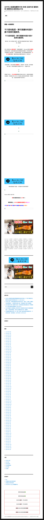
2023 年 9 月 (8, 362)
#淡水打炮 (15, 248)
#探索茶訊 (10, 245)
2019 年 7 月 (8, 423)
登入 (6, 479)
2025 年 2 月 (8, 346)
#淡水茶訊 (29, 248)
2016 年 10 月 (8, 447)
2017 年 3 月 (8, 441)
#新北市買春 (30, 245)
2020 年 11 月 (8, 402)
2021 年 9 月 (8, 389)
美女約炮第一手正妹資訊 (22, 500)
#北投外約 (20, 241)
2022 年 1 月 (8, 385)
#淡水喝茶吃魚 (10, 248)
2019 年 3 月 (8, 430)
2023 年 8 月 (8, 364)
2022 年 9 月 (8, 373)
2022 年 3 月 (8, 381)
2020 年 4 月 (8, 412)
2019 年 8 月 (8, 422)
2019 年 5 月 (8, 426)
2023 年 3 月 (8, 370)
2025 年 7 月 (8, 338)
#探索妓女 (20, 243)
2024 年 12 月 (8, 348)
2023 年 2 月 (8, 372)
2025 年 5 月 (8, 341)
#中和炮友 (15, 240)
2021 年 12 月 (8, 386)
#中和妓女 (10, 240)
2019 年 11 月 (8, 420)
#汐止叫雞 (16, 247)
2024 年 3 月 (8, 354)
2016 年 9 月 (8, 449)
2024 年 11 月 (8, 349)
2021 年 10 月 (8, 388)
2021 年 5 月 (8, 393)
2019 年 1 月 (8, 431)
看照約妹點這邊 (21, 492)
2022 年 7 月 (8, 377)
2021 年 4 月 (8, 394)
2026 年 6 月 (8, 335)
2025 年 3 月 (8, 344)
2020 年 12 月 (8, 401)
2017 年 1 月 (8, 443)
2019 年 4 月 (8, 428)
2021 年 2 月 (8, 397)
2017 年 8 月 (8, 438)
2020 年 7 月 (8, 409)
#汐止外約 (20, 247)
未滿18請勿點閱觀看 (22, 508)
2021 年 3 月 (8, 396)
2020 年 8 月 (8, 407)
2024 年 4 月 (8, 352)
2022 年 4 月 (8, 380)
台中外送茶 (8, 463)
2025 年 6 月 (8, 339)
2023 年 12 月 (8, 359)
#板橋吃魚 (12, 246)
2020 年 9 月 (8, 406)
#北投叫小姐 (11, 241)
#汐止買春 (29, 247)
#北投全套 (30, 240)
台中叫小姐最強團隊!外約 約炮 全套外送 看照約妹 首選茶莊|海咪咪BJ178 (21, 8)
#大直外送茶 (29, 242)
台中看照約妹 (8, 465)
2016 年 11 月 (8, 446)
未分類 (7, 468)
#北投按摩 (10, 242)
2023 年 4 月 (8, 368)
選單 (6, 15)
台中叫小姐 (8, 460)
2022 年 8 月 (8, 375)
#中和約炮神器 (19, 240)
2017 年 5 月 (8, 439)
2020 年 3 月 (8, 414)
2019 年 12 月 (8, 418)
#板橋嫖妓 (20, 246)
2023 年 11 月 (8, 360)
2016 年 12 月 (8, 444)
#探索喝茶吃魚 (15, 243)
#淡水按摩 (25, 248)
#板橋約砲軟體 (6, 247)
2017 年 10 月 (8, 436)
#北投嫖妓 (29, 241)
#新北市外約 (20, 245)
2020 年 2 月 (8, 415)
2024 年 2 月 (8, 356)
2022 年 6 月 (8, 378)
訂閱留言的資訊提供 (10, 482)
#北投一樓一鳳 (25, 240)
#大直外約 (25, 242)
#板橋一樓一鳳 (6, 246)
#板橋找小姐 (25, 246)
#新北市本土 (25, 245)
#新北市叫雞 (15, 245)
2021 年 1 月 (8, 399)
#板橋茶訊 (12, 247)
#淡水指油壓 (20, 248)
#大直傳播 (20, 242)
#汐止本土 (24, 247)
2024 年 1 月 (8, 357)
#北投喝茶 (16, 241)
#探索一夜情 (10, 243)
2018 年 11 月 (8, 434)
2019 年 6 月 (8, 425)
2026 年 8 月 (8, 331)
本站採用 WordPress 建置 (34, 516)
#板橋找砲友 (30, 246)
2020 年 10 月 (8, 404)
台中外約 (7, 462)
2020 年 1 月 (8, 417)
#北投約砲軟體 (15, 242)
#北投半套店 (6, 241)
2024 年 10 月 (8, 351)
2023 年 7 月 (8, 365)
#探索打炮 (25, 243)
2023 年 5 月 (8, 367)
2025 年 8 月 (8, 336)
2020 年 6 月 (8, 410)
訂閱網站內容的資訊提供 (11, 481)
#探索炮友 (29, 243)
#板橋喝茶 (16, 246)
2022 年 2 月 (8, 383)
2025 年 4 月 (8, 343)
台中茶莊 (7, 467)
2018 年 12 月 (8, 433)
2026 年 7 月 (8, 333)
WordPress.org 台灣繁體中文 (12, 484)
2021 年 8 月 (8, 391)
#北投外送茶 (25, 241)
